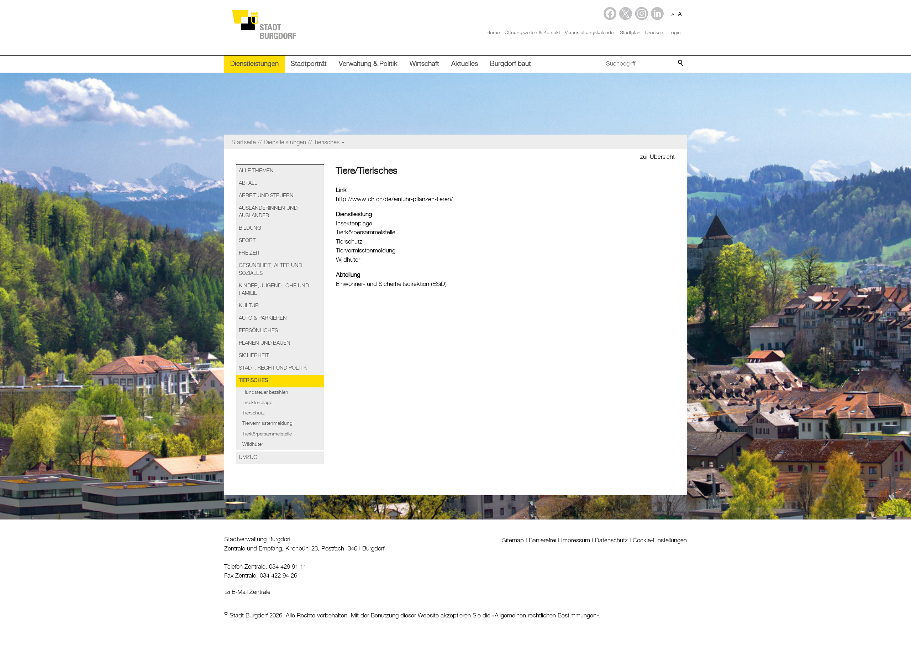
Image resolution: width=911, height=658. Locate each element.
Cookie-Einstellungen (660, 540)
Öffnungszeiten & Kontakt (532, 32)
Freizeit (249, 253)
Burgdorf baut (510, 64)
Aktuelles (464, 64)
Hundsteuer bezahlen (265, 392)
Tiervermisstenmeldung (267, 423)
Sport (247, 241)
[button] (657, 13)
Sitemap (513, 540)
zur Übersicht (657, 157)
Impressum (575, 540)
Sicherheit (254, 356)
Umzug (248, 457)
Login (674, 32)
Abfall (248, 183)
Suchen (681, 63)
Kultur (249, 306)
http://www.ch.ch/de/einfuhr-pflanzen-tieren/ (394, 199)
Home (493, 32)
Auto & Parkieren (263, 318)
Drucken (654, 32)
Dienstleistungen (254, 64)
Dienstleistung (354, 214)
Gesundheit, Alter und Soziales (270, 269)
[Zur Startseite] (263, 24)
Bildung (250, 228)
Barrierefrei (542, 540)
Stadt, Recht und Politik (273, 368)
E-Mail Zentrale (251, 592)
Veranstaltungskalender (590, 32)
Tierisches (253, 380)
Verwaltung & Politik (368, 64)
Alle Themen (256, 171)
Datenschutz (611, 540)
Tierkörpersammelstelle (267, 434)
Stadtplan (630, 32)
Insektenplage (257, 402)
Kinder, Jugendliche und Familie (274, 289)
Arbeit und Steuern (266, 196)
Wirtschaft (424, 64)
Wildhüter (252, 444)
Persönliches (258, 331)
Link (341, 190)
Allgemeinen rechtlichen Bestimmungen (545, 615)
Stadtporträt (309, 64)
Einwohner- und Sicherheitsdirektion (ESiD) (391, 284)
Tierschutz (253, 413)
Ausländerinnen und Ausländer (268, 212)
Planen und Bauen (264, 343)
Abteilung (348, 275)
